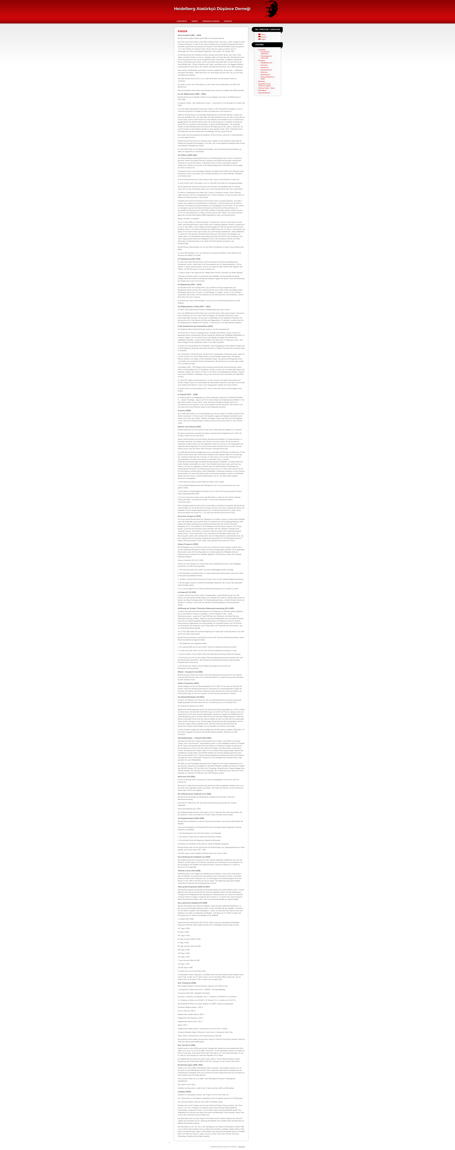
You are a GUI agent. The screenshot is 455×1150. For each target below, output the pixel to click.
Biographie (262, 50)
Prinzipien (261, 60)
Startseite (182, 21)
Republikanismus (266, 63)
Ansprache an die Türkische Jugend (264, 85)
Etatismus (264, 72)
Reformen (261, 81)
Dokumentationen (264, 93)
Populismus (265, 67)
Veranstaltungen (210, 21)
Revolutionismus (266, 70)
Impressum (241, 1146)
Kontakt (228, 21)
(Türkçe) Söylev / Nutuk (266, 88)
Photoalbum (262, 90)
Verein (195, 21)
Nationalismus (265, 74)
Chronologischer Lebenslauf (266, 57)
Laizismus (264, 65)
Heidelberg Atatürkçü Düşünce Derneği (212, 8)
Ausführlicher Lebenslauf (265, 53)
